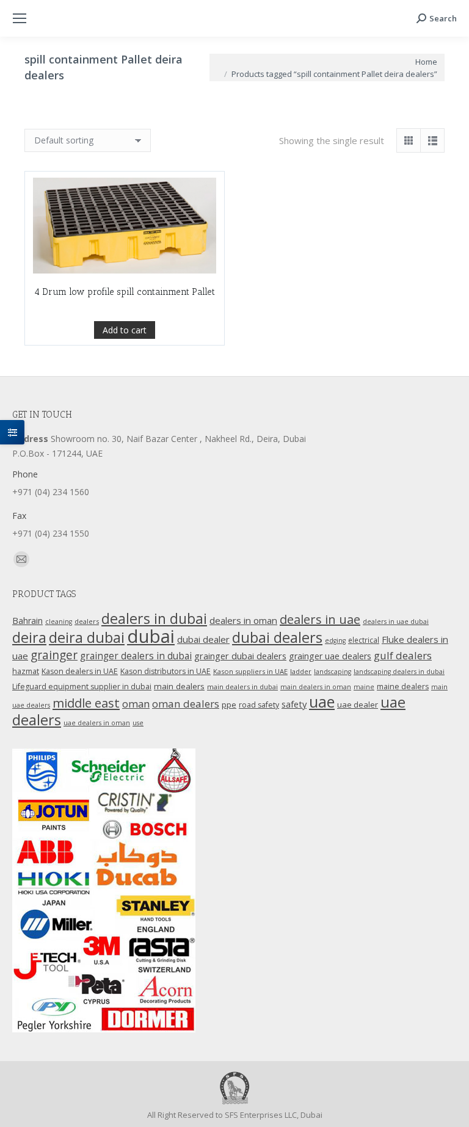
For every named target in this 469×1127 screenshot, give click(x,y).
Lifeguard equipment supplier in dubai (81, 686)
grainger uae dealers (330, 656)
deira (29, 637)
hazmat (25, 671)
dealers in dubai (154, 618)
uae (322, 701)
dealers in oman (243, 620)
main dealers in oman (315, 687)
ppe (229, 704)
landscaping (332, 671)
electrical (363, 640)
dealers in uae (320, 619)
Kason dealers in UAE (80, 671)
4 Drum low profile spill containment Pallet (124, 291)
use (138, 723)
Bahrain (27, 620)
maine (364, 687)
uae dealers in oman (97, 723)
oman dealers (185, 704)
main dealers (179, 686)
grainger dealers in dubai (136, 656)
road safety (259, 705)
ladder (300, 671)
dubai (151, 636)
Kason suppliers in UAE (250, 671)
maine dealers (403, 686)
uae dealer (357, 704)
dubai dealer (203, 639)
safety (294, 704)
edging (335, 640)
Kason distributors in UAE (165, 671)
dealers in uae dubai (396, 621)
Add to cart (125, 330)
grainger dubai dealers (240, 656)
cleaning (58, 621)
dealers (87, 621)
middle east (86, 702)
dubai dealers (277, 637)
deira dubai (87, 637)
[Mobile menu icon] (19, 18)
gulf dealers (403, 655)
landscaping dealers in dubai (399, 671)
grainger (54, 655)
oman (136, 704)
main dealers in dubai (242, 686)
